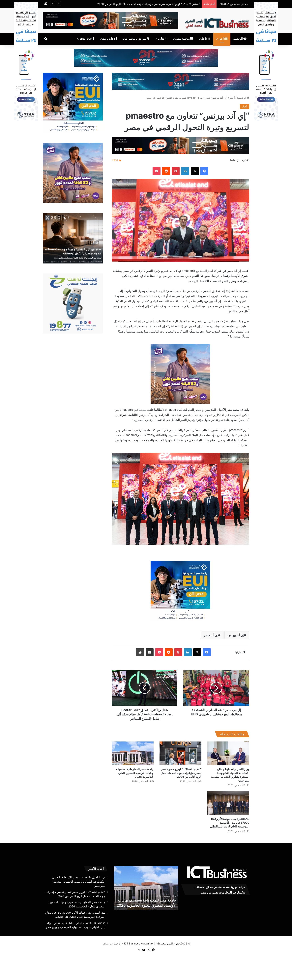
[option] (145, 888)
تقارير (161, 38)
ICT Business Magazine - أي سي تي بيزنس (127, 943)
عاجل (204, 38)
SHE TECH (86, 38)
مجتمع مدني (182, 38)
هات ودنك (108, 38)
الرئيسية (238, 38)
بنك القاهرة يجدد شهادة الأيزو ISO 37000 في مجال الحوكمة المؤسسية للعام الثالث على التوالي (229, 822)
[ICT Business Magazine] (216, 21)
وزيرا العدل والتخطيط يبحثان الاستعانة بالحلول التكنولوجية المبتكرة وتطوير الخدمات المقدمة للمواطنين (78, 881)
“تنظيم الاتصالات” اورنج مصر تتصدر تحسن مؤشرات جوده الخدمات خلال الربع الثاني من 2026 (181, 772)
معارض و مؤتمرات (136, 38)
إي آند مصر (211, 635)
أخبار (221, 38)
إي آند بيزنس (236, 635)
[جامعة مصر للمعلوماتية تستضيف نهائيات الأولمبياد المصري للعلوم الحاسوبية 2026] (133, 753)
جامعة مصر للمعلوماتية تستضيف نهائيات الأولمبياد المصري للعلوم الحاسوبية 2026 (155, 4)
